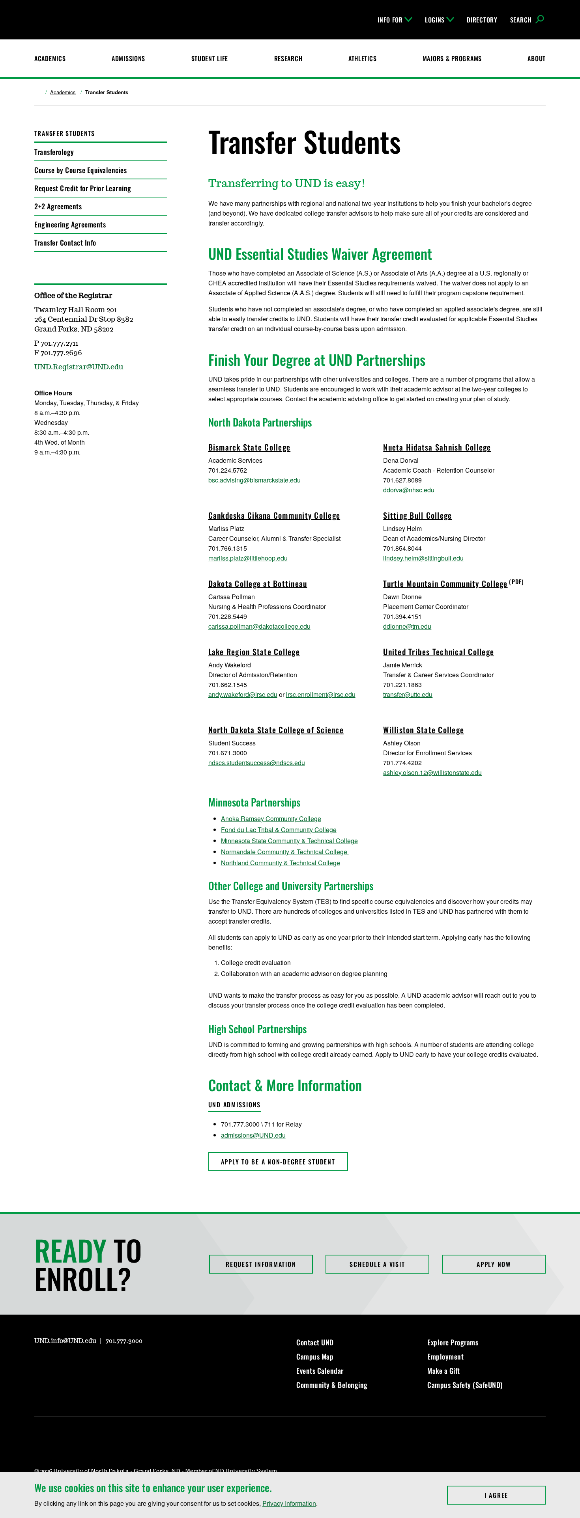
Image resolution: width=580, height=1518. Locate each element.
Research (288, 58)
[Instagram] (39, 1363)
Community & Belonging (332, 1385)
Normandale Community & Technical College (285, 851)
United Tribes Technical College (438, 651)
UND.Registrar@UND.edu (78, 367)
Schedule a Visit (377, 1264)
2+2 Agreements (58, 206)
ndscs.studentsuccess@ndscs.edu (256, 762)
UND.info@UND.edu (65, 1341)
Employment (445, 1356)
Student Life (209, 58)
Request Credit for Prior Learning (82, 188)
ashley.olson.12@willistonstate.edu (432, 772)
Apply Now (494, 1264)
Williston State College (423, 730)
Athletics (362, 58)
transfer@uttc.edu (407, 694)
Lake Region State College (254, 651)
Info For (390, 19)
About (537, 58)
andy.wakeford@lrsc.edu (242, 694)
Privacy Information (289, 1503)
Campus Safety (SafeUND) (465, 1385)
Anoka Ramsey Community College (271, 818)
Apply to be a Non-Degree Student (278, 1161)
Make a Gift (443, 1370)
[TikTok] (115, 1363)
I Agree (515, 1495)
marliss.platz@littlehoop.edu (248, 557)
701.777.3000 (124, 1341)
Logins (435, 19)
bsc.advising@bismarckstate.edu (254, 479)
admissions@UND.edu (253, 1135)
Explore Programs (452, 1342)
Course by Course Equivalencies (80, 170)
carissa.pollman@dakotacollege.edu (259, 626)
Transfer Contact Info (65, 242)
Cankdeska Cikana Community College (274, 515)
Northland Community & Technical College (280, 862)
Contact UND (315, 1342)
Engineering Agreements (70, 224)
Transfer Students (64, 133)
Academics (49, 58)
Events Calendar (320, 1370)
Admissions (128, 58)
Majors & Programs (452, 58)
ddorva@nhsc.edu (408, 489)
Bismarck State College (249, 447)
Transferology (54, 152)
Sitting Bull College (417, 515)
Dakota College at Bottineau (257, 583)
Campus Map (314, 1356)
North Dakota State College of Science (276, 730)
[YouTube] (96, 1363)
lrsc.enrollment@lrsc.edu (320, 694)
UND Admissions (234, 1104)
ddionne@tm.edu (407, 626)
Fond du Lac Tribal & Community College (279, 829)
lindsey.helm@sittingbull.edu (423, 557)
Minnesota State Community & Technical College (289, 840)
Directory (482, 19)
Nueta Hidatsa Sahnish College (437, 447)
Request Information (261, 1264)
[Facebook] (58, 1363)
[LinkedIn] (77, 1363)
